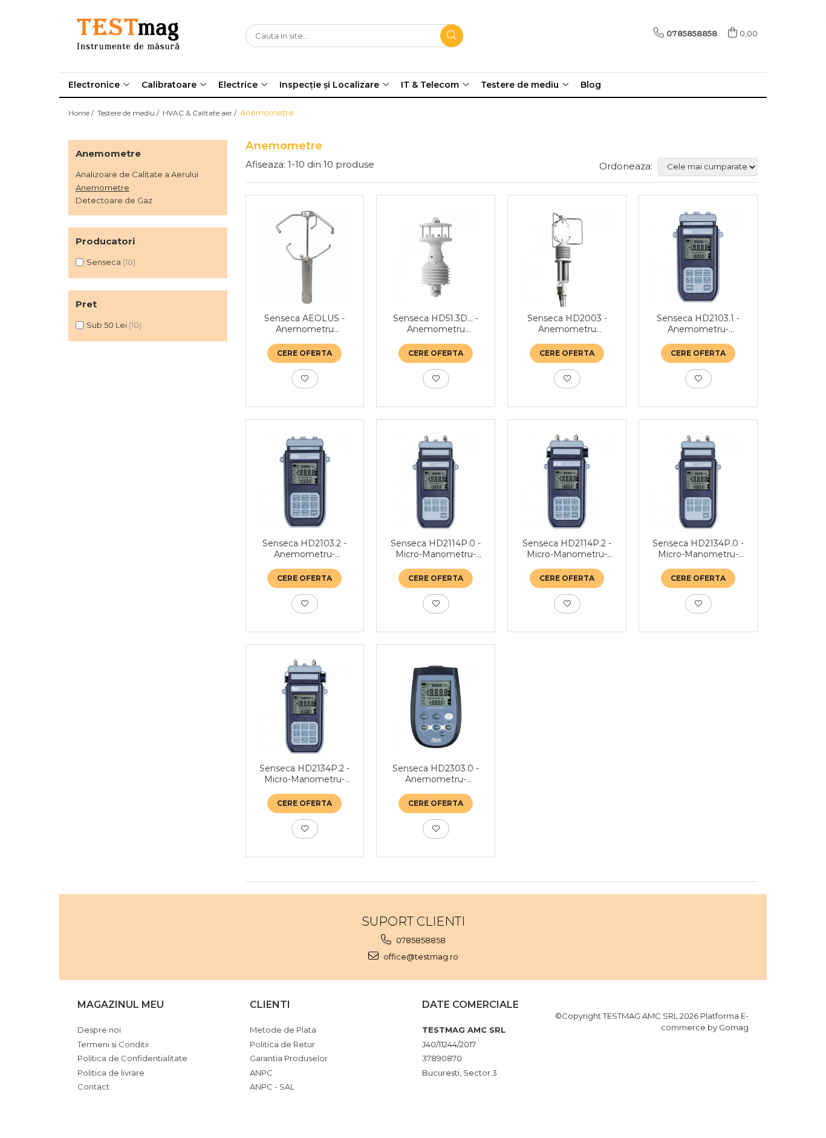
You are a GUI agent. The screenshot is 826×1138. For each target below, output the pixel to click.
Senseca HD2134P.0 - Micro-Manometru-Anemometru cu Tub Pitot (698, 549)
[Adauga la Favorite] (304, 378)
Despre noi (99, 1030)
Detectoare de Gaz (114, 200)
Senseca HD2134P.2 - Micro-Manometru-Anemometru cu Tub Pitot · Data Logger (304, 774)
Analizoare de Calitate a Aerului (137, 174)
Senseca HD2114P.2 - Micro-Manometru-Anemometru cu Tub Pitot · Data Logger (566, 549)
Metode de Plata (283, 1030)
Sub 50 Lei (106, 325)
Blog (590, 84)
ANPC (261, 1073)
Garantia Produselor (289, 1058)
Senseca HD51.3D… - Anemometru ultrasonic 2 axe (435, 324)
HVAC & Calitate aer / (200, 112)
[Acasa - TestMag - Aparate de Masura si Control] (128, 36)
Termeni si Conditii (113, 1044)
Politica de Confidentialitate (132, 1058)
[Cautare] (451, 35)
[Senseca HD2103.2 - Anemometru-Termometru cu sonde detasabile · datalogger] (305, 482)
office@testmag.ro (420, 956)
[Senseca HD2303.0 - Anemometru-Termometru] (436, 707)
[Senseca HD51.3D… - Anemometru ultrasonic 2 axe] (436, 257)
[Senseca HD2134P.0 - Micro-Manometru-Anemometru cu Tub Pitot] (698, 482)
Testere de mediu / (129, 112)
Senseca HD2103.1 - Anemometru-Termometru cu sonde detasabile (698, 324)
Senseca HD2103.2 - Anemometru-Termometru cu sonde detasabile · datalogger (304, 549)
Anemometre (102, 187)
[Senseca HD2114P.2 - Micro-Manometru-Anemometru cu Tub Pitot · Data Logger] (567, 482)
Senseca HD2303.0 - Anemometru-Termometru (435, 774)
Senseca (103, 262)
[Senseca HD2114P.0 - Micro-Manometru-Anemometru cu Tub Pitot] (436, 482)
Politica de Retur (282, 1044)
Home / (82, 112)
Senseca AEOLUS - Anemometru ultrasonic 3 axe (304, 324)
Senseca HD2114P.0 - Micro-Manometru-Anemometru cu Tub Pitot (436, 549)
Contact (93, 1086)
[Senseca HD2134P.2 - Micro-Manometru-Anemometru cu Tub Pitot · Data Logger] (305, 707)
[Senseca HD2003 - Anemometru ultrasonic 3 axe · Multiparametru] (567, 257)
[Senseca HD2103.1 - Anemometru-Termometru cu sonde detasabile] (698, 257)
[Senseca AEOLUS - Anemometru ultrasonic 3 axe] (305, 257)
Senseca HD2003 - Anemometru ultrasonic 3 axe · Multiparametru (567, 324)
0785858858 (420, 940)
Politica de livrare (111, 1073)
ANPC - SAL (272, 1086)
